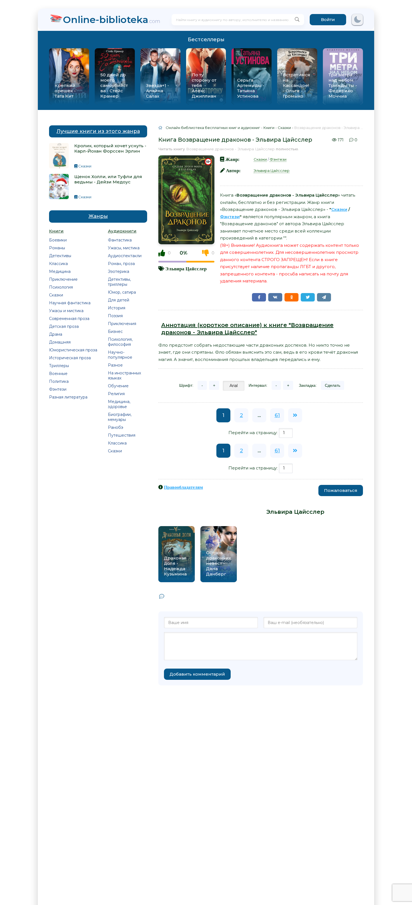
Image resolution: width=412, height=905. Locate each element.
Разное (115, 365)
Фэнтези (57, 389)
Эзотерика (118, 271)
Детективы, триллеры (119, 282)
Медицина (60, 271)
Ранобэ (115, 427)
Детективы (60, 255)
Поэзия (115, 315)
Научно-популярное (120, 355)
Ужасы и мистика (66, 310)
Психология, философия (120, 342)
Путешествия (121, 435)
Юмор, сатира (122, 292)
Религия (116, 393)
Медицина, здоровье (119, 404)
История (116, 307)
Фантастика (120, 240)
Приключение (63, 279)
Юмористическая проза (73, 350)
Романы (57, 247)
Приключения (122, 323)
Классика (58, 263)
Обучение (118, 385)
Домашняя (60, 342)
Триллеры (59, 365)
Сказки (56, 295)
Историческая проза (70, 357)
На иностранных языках (124, 375)
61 (277, 415)
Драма (55, 334)
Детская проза (64, 326)
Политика (59, 381)
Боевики (58, 240)
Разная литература (68, 397)
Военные (58, 373)
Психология (61, 287)
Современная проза (69, 318)
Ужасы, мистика (124, 247)
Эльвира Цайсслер (186, 268)
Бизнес (115, 331)
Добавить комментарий (197, 674)
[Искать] (297, 19)
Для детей (118, 300)
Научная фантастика (70, 302)
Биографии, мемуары (119, 417)
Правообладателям (183, 487)
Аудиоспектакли (125, 255)
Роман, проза (121, 263)
